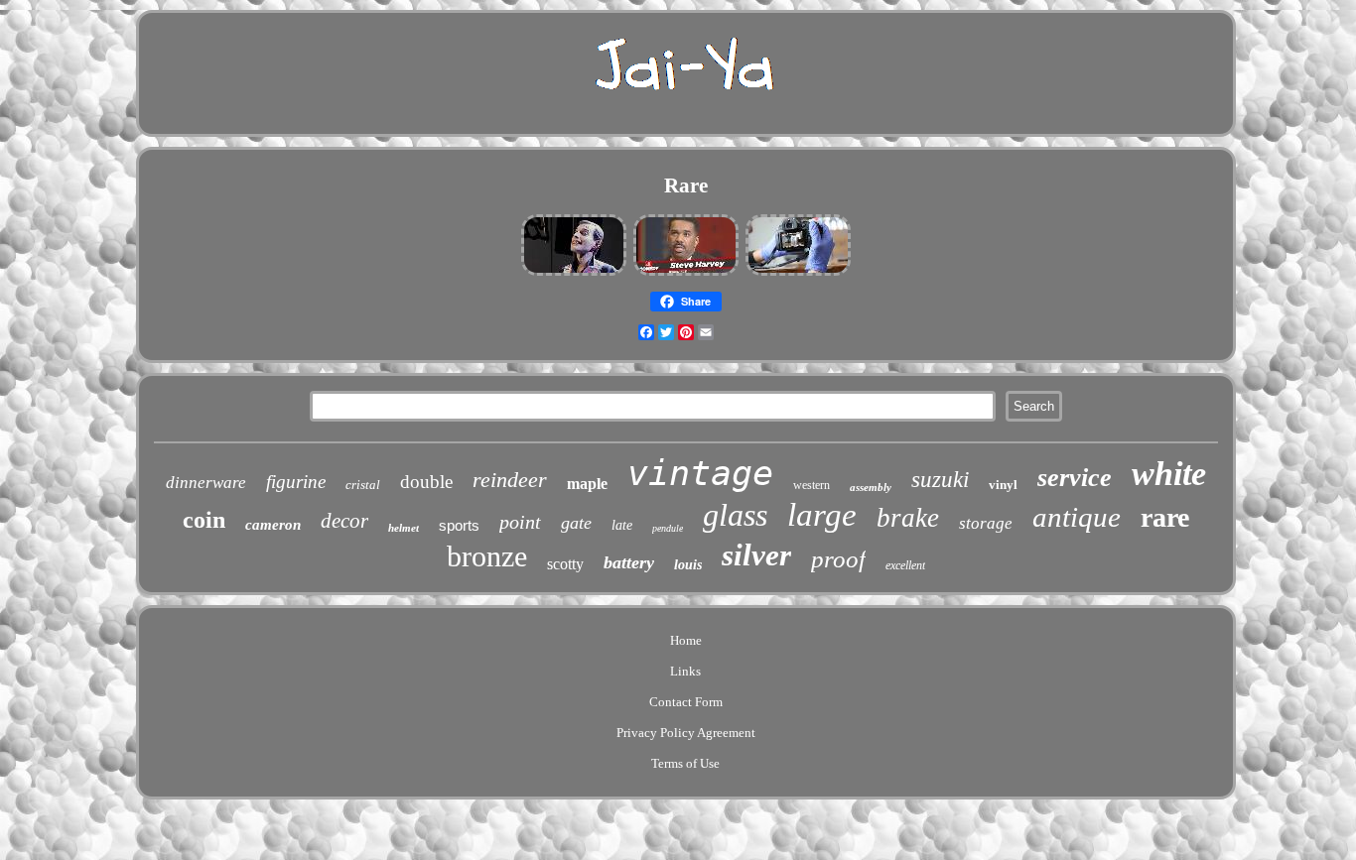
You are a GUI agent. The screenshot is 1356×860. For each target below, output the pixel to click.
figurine (296, 481)
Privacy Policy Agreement (685, 732)
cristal (362, 484)
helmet (403, 528)
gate (576, 523)
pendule (667, 528)
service (1074, 477)
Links (685, 671)
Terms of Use (685, 763)
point (520, 522)
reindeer (510, 479)
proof (838, 559)
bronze (487, 556)
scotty (565, 563)
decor (344, 521)
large (822, 515)
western (811, 485)
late (621, 525)
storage (986, 523)
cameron (273, 525)
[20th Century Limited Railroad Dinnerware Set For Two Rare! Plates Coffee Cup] (798, 273)
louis (688, 564)
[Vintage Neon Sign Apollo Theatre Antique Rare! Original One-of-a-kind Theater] (686, 273)
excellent (905, 565)
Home (686, 640)
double (426, 481)
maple (587, 483)
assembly (870, 487)
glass (735, 515)
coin (204, 520)
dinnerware (206, 482)
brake (908, 518)
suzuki (940, 479)
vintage (700, 473)
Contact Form (686, 701)
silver (756, 555)
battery (629, 562)
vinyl (1003, 484)
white (1169, 473)
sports (459, 525)
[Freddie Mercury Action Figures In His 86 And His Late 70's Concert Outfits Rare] (573, 273)
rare (1165, 517)
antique (1076, 517)
